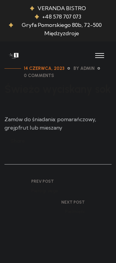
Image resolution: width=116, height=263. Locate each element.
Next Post (73, 202)
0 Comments (39, 75)
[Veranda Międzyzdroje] (14, 54)
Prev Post (42, 181)
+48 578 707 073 (61, 16)
